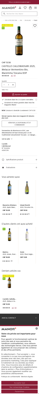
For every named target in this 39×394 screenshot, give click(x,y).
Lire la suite (6, 139)
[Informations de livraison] (36, 100)
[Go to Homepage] (9, 7)
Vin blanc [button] (27, 20)
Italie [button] (35, 20)
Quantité (4, 81)
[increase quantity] (13, 85)
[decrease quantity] (4, 85)
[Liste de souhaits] (34, 25)
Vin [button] (21, 20)
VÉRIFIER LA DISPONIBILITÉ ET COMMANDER (19, 124)
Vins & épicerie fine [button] (11, 20)
